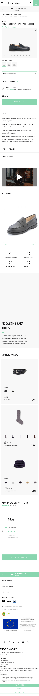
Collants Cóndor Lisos (10, 491)
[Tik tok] (14, 642)
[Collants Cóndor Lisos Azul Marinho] (6, 482)
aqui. (7, 681)
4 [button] (14, 55)
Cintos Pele (7, 400)
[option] (9, 64)
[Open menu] (2, 3)
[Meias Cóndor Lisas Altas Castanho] (35, 437)
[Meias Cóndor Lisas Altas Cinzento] (6, 437)
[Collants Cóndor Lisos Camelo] (28, 482)
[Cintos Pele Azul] (6, 391)
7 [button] (23, 55)
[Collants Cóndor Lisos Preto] (20, 482)
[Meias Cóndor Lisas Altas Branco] (20, 437)
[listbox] (19, 65)
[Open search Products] (31, 3)
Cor (7, 60)
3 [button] (11, 55)
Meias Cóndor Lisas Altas (11, 445)
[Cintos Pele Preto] (13, 391)
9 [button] (29, 55)
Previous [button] (2, 9)
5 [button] (17, 55)
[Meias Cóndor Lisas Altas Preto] (28, 437)
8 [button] (26, 55)
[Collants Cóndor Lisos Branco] (13, 482)
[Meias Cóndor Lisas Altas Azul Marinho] (13, 437)
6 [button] (20, 55)
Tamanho (4, 69)
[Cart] (36, 3)
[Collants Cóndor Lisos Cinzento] (35, 482)
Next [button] (36, 9)
